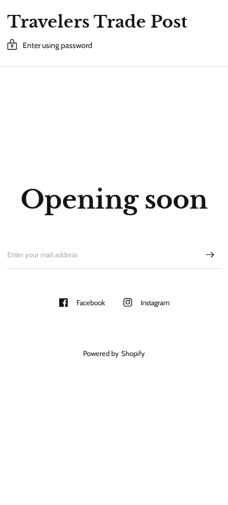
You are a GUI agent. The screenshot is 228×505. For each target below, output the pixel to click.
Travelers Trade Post (97, 22)
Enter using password (57, 45)
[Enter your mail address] (210, 254)
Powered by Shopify (113, 353)
